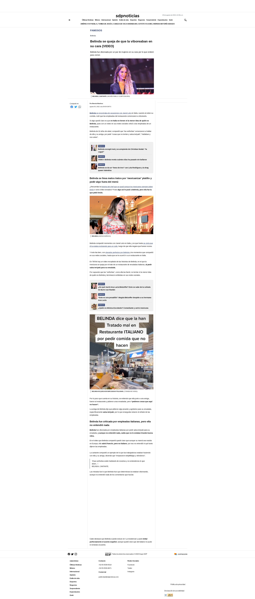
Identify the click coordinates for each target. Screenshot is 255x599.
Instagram (131, 571)
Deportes (133, 20)
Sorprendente (151, 20)
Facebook (131, 565)
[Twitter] (76, 107)
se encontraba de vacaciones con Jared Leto (110, 113)
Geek (171, 20)
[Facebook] (72, 107)
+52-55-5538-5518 (105, 565)
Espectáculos (163, 20)
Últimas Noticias (88, 20)
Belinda (93, 36)
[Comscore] (180, 554)
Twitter (130, 568)
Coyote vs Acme (145, 24)
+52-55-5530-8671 (105, 568)
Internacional (106, 20)
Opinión (115, 20)
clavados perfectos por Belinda (117, 252)
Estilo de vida (124, 20)
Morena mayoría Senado (164, 24)
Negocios (141, 20)
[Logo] (127, 16)
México (97, 20)
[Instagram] (76, 554)
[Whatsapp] (80, 107)
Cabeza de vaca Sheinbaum (125, 24)
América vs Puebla (88, 24)
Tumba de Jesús (105, 24)
